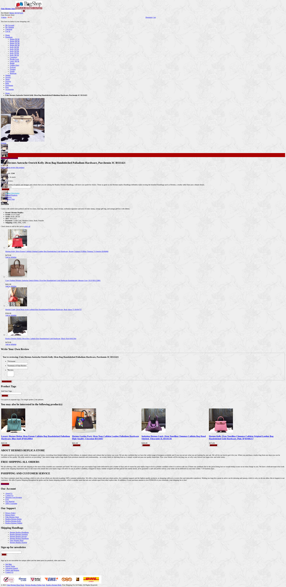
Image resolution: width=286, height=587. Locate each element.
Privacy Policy (10, 513)
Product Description (12, 193)
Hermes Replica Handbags (19, 532)
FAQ (7, 499)
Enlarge (3, 143)
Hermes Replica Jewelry (18, 536)
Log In (7, 31)
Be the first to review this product (12, 167)
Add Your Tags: (6, 391)
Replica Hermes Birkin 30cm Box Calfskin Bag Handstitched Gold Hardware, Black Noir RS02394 (40, 339)
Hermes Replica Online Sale (35, 585)
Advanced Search (11, 568)
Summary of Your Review (16, 366)
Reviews (8, 197)
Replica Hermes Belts (53, 585)
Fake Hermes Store (12, 517)
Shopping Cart (150, 17)
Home (7, 93)
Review (10, 370)
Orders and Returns (12, 570)
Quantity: (4, 187)
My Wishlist (9, 27)
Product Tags (10, 199)
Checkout (8, 29)
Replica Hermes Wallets (13, 523)
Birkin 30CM (14, 13)
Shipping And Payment (13, 497)
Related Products (11, 195)
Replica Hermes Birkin (13, 519)
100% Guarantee (11, 503)
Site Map (8, 564)
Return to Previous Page (9, 158)
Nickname (11, 361)
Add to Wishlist (10, 257)
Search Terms (10, 566)
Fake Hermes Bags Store (15, 585)
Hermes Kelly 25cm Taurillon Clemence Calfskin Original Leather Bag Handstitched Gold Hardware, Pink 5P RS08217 (241, 437)
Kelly (21, 13)
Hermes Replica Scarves (18, 542)
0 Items (3, 17)
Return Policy (10, 515)
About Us (8, 493)
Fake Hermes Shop (16, 540)
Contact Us (9, 495)
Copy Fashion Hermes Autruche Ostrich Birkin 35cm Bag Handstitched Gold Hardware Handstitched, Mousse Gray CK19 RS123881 (53, 280)
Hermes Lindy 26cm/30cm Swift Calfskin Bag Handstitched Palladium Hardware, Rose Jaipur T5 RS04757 (43, 309)
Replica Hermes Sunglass (19, 534)
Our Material (9, 501)
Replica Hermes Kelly (13, 521)
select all (27, 226)
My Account (9, 25)
